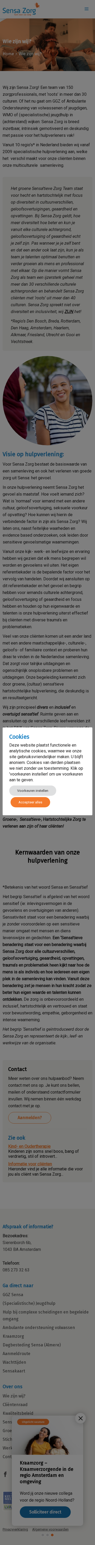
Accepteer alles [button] (30, 802)
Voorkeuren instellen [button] (32, 791)
